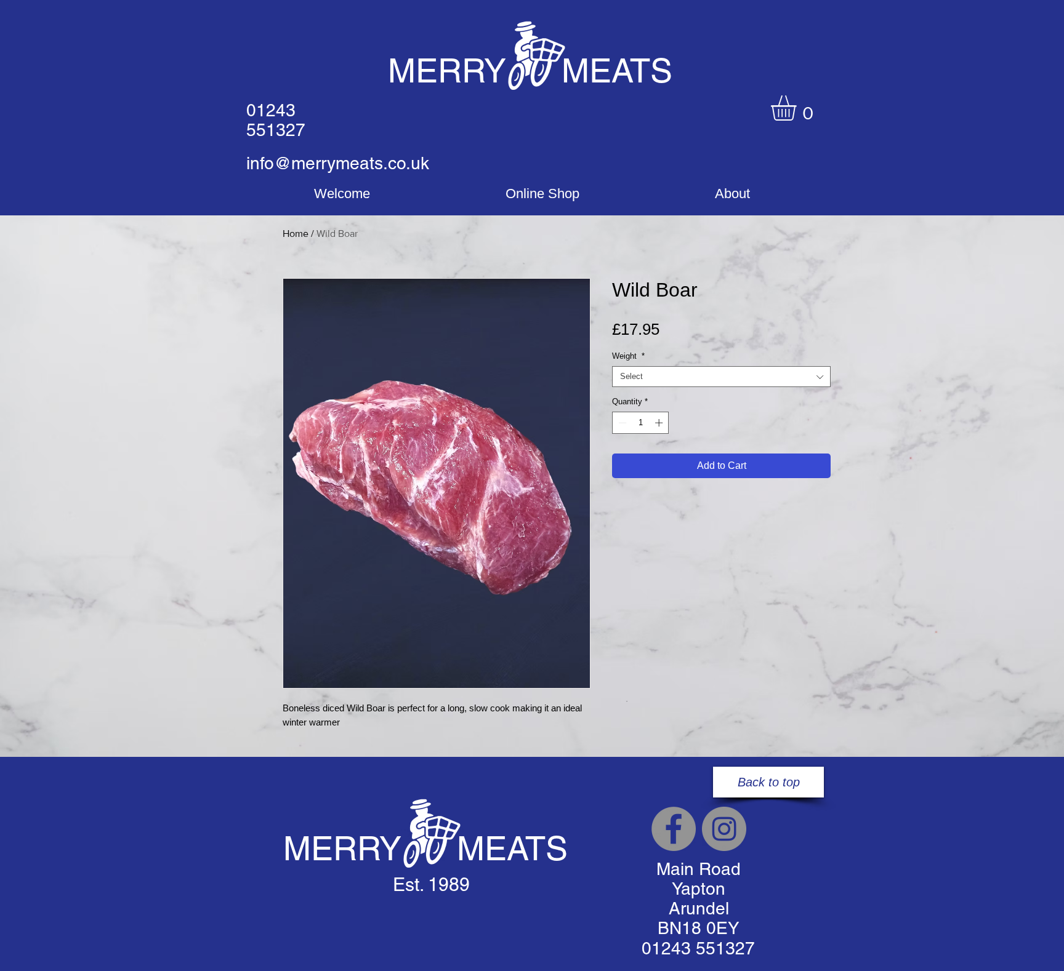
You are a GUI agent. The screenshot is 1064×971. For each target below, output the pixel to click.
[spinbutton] (641, 422)
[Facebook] (673, 829)
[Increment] (660, 422)
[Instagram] (724, 829)
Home (295, 233)
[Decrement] (621, 422)
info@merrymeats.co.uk (337, 163)
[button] (798, 108)
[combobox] (721, 376)
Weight (628, 356)
